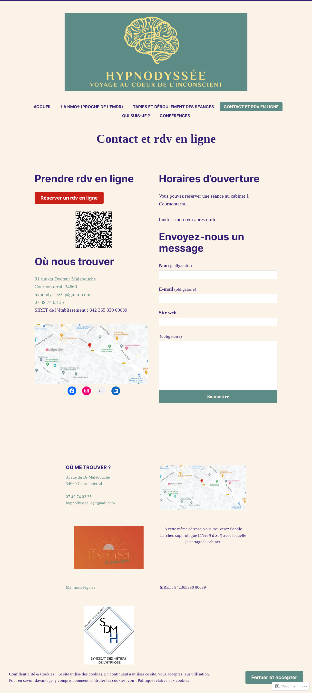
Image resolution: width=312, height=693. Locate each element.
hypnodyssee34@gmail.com (62, 294)
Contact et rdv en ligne (251, 106)
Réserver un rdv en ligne (69, 198)
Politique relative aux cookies (163, 680)
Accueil (42, 106)
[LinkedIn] (115, 390)
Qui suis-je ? (136, 115)
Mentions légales (80, 587)
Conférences (175, 115)
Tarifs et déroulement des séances (173, 106)
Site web (167, 312)
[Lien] (101, 390)
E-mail (177, 289)
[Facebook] (72, 390)
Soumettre (218, 396)
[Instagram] (86, 390)
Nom (175, 265)
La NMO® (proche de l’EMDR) (92, 106)
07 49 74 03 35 (49, 302)
